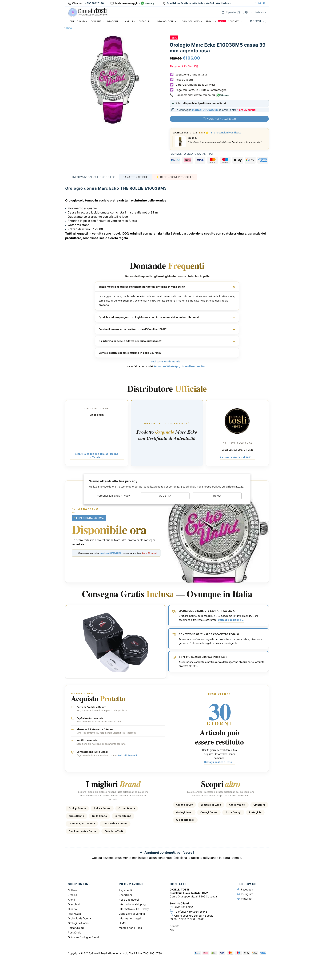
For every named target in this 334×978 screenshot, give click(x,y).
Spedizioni (125, 895)
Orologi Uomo (184, 812)
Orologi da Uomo (78, 923)
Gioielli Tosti (88, 12)
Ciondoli (73, 909)
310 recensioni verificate (226, 132)
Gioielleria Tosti (114, 831)
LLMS (122, 923)
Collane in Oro (184, 804)
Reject (217, 495)
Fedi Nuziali (75, 913)
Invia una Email (183, 907)
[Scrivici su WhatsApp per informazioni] (147, 3)
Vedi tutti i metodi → (129, 755)
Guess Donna (76, 816)
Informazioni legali (130, 918)
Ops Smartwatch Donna (83, 831)
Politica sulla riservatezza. (228, 486)
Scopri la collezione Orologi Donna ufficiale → (96, 455)
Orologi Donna (77, 808)
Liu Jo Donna (99, 816)
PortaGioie (74, 932)
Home (69, 28)
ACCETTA (165, 495)
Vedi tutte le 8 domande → (167, 361)
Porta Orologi (233, 812)
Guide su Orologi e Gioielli (84, 937)
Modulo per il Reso (130, 927)
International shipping (132, 904)
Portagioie (255, 812)
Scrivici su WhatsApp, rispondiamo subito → (181, 366)
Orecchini (259, 804)
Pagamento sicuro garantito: (191, 153)
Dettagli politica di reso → (219, 762)
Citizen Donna (126, 808)
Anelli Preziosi (237, 804)
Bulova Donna (102, 808)
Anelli (71, 899)
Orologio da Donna (79, 918)
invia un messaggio (126, 3)
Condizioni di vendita (132, 913)
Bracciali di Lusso (211, 804)
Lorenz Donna (123, 816)
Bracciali (73, 895)
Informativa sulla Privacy (134, 909)
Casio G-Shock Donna (115, 823)
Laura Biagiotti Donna (82, 823)
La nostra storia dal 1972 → (237, 457)
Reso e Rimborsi (129, 899)
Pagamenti (125, 890)
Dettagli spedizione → (231, 619)
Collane (72, 890)
